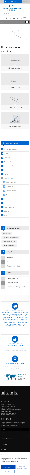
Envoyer (5, 444)
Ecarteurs (6, 199)
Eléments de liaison (9, 245)
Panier (24, 17)
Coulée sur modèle (8, 166)
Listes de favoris (6, 411)
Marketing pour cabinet (13, 266)
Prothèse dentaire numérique (11, 149)
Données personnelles (7, 404)
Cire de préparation (9, 241)
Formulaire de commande (8, 415)
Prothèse (6, 174)
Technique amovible (15, 107)
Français (25, 1)
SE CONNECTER (12, 1)
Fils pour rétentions (15, 68)
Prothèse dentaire (12, 262)
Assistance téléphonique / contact (16, 287)
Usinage (6, 170)
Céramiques (7, 157)
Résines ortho (7, 203)
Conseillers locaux (12, 282)
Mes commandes (6, 408)
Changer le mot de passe (8, 406)
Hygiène (6, 153)
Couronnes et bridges (9, 162)
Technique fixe (15, 88)
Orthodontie (10, 258)
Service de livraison (12, 278)
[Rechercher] (27, 13)
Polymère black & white (10, 238)
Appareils (6, 211)
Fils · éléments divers (9, 178)
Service (5, 215)
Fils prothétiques (15, 127)
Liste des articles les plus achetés (11, 410)
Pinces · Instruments (9, 207)
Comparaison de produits (8, 413)
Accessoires (7, 234)
